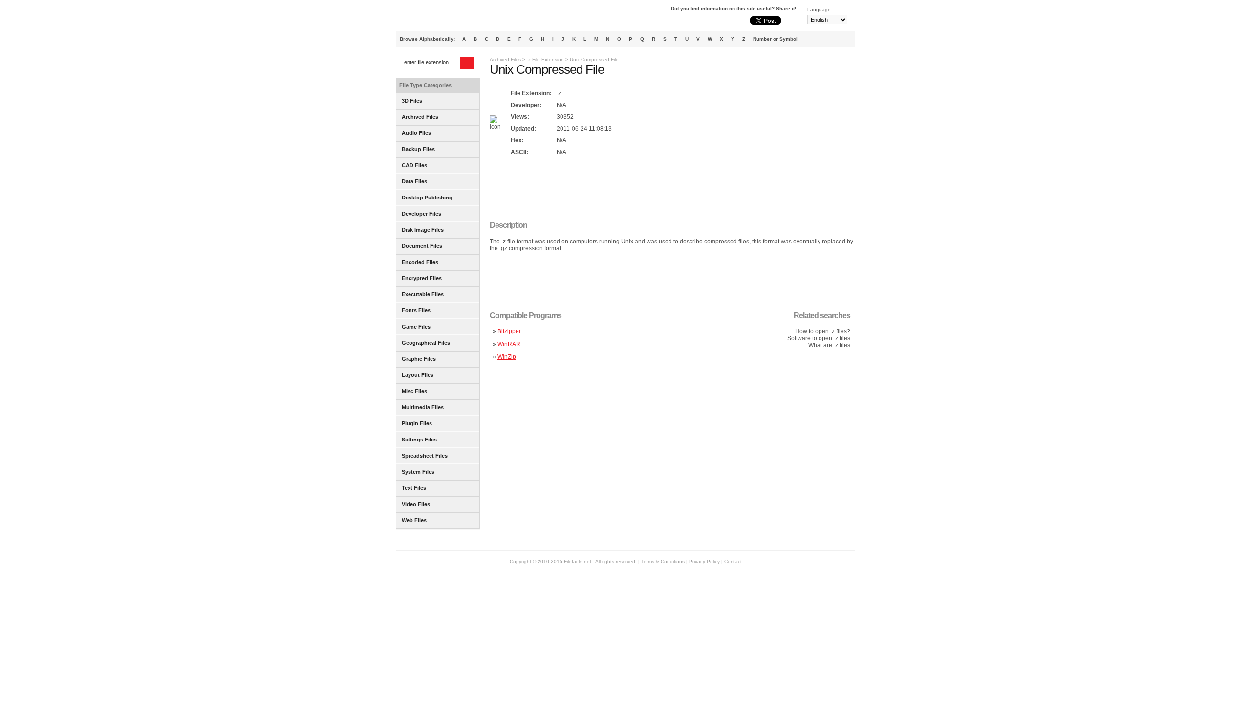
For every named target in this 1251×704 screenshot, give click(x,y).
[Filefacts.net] (444, 17)
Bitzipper (509, 331)
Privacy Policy (704, 561)
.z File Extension (545, 59)
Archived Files (505, 59)
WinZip (506, 356)
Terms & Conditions (663, 561)
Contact (733, 561)
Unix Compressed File (594, 59)
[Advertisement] (667, 189)
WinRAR (508, 344)
